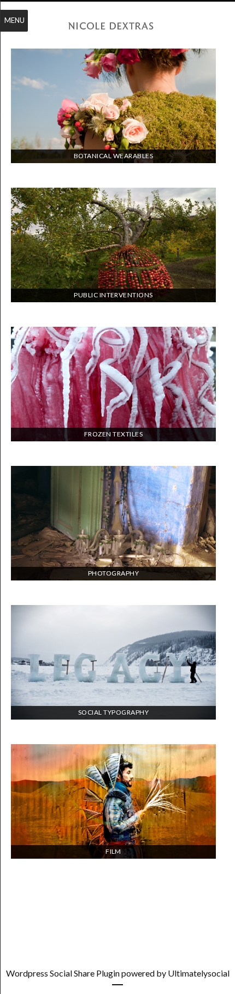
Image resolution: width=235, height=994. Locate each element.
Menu (14, 20)
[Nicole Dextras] (117, 26)
